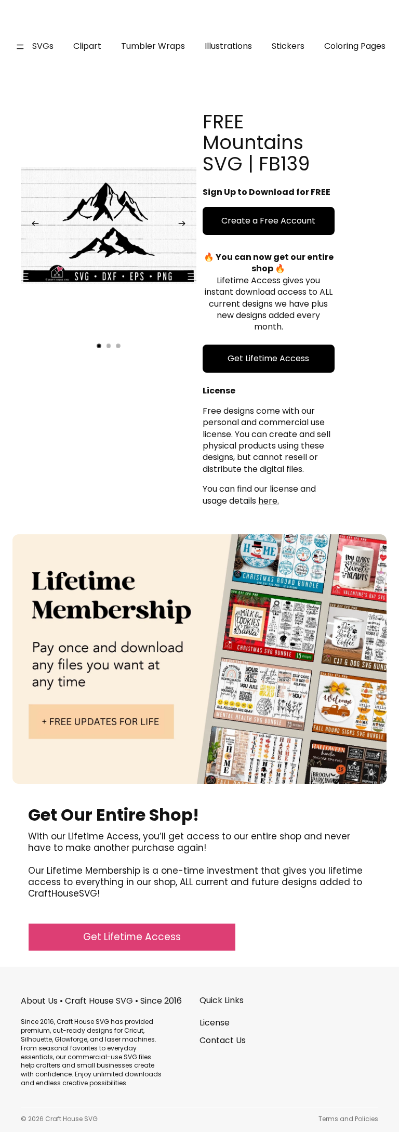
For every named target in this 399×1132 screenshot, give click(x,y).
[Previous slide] (32, 225)
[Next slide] (185, 225)
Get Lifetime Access (268, 358)
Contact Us (223, 1040)
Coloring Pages (354, 46)
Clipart (87, 46)
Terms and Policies (348, 1118)
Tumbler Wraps (153, 46)
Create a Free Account (268, 221)
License (215, 1023)
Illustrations (228, 46)
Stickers (288, 46)
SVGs (43, 46)
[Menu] (20, 47)
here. (268, 501)
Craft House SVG (71, 1118)
